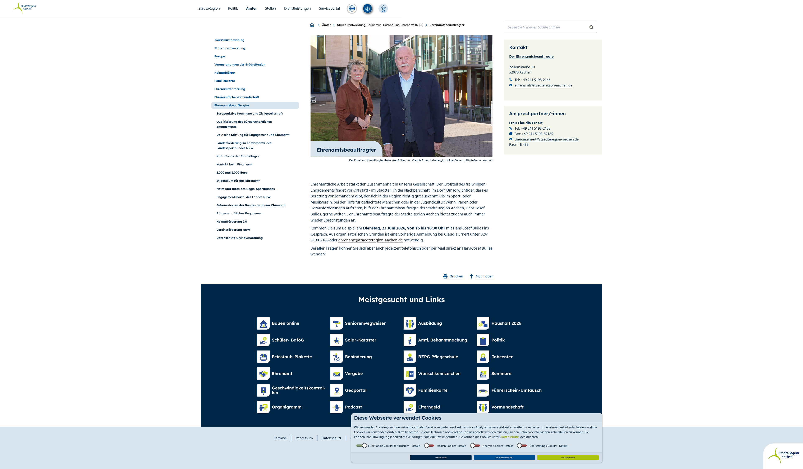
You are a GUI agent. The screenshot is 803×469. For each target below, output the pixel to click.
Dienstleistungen (297, 8)
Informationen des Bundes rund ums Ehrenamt (251, 205)
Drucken (456, 276)
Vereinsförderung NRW (233, 230)
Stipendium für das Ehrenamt (238, 181)
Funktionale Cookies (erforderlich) (389, 446)
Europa (219, 56)
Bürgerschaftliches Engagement (240, 213)
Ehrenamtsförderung (229, 89)
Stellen (270, 8)
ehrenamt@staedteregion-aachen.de (370, 239)
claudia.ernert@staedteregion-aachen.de (547, 139)
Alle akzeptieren (568, 457)
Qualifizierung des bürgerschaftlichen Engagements (244, 124)
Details (416, 446)
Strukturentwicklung (229, 48)
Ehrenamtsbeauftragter (231, 105)
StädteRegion (209, 8)
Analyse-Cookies (493, 446)
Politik (233, 8)
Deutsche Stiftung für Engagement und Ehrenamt (253, 135)
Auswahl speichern (504, 457)
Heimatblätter (224, 73)
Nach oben (485, 276)
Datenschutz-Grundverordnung (239, 238)
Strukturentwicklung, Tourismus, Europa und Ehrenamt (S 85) (380, 25)
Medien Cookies (446, 446)
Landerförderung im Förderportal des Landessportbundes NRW (243, 145)
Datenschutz (509, 437)
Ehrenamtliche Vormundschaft (236, 97)
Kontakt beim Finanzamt (234, 164)
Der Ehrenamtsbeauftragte (531, 56)
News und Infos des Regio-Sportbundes (245, 189)
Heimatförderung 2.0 (231, 221)
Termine (280, 438)
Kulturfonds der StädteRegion (238, 156)
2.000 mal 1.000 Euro (231, 172)
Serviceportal (329, 8)
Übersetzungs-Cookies (543, 446)
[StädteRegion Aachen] (24, 8)
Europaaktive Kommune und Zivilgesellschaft (249, 113)
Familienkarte (224, 81)
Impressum (304, 438)
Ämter (251, 8)
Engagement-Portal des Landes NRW (243, 197)
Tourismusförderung (229, 40)
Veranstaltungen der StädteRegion (239, 64)
